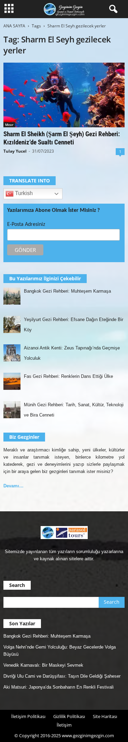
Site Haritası (105, 716)
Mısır (9, 124)
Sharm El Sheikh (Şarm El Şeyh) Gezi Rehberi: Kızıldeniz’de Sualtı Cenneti (61, 138)
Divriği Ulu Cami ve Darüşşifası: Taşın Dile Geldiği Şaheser (61, 676)
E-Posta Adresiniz (26, 224)
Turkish (23, 193)
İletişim (64, 725)
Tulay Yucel (15, 151)
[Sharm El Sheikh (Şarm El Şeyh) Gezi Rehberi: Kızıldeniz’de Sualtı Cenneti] (64, 95)
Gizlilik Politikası (69, 716)
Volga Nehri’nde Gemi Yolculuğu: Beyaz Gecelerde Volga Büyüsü (59, 650)
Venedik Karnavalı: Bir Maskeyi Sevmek (43, 665)
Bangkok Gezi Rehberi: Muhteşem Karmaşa (46, 636)
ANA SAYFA (14, 26)
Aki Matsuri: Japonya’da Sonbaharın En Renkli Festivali (58, 687)
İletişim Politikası (28, 716)
